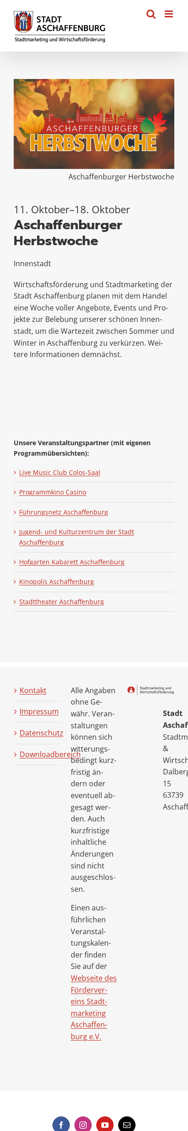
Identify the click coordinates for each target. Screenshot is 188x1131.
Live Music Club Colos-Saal (59, 472)
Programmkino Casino (52, 492)
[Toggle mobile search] (151, 14)
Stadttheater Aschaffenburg (61, 601)
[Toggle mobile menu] (169, 14)
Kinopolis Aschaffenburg (56, 581)
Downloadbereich (38, 754)
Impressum (38, 711)
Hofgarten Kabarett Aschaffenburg (72, 562)
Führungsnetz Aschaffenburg (63, 512)
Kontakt (33, 690)
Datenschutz (38, 733)
